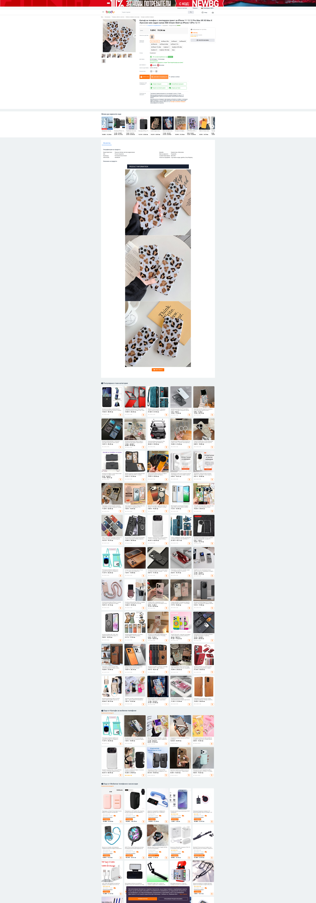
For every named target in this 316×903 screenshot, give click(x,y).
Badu (102, 17)
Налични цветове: (144, 35)
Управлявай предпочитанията (173, 898)
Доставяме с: (142, 64)
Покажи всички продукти (107, 713)
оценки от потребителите (154, 25)
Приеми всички (142, 898)
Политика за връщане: (142, 94)
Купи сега (144, 77)
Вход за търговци (182, 8)
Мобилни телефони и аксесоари (132, 17)
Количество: (142, 71)
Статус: (141, 53)
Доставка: (142, 59)
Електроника (107, 17)
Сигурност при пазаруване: (143, 83)
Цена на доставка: (144, 67)
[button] (103, 12)
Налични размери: (141, 41)
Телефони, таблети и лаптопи (118, 17)
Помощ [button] (195, 8)
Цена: (141, 30)
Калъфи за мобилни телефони (147, 17)
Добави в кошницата (159, 77)
